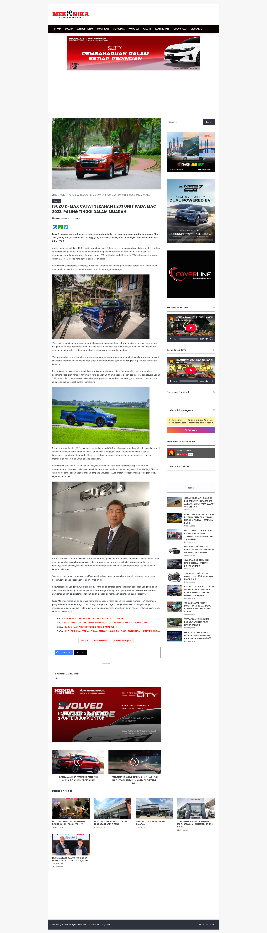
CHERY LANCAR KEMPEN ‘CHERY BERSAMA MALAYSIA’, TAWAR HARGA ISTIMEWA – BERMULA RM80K (199, 518)
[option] (106, 714)
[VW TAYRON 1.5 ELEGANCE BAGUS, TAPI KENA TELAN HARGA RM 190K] (174, 623)
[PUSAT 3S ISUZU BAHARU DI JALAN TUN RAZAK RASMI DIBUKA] (112, 808)
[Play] (170, 338)
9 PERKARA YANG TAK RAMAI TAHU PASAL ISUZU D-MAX (93, 618)
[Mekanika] (70, 14)
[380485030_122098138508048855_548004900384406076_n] (191, 298)
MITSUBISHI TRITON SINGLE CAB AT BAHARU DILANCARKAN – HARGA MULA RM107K (199, 549)
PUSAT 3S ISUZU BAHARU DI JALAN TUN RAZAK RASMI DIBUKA (110, 823)
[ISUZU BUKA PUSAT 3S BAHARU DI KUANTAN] (154, 808)
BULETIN (69, 29)
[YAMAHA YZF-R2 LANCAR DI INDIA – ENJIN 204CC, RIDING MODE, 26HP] (174, 577)
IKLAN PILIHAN (162, 29)
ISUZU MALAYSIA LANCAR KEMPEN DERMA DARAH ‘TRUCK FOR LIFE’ (68, 823)
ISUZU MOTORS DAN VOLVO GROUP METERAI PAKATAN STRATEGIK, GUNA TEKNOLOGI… (70, 861)
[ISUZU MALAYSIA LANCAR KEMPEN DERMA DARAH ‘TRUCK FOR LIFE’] (71, 808)
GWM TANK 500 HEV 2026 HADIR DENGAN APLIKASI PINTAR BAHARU (197, 563)
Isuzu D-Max (102, 640)
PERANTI (147, 29)
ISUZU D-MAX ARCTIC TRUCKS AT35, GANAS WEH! (90, 627)
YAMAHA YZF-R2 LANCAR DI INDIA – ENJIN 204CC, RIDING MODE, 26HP (198, 576)
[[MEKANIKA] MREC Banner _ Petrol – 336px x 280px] (191, 171)
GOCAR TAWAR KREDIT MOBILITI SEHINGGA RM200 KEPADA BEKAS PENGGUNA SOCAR (197, 607)
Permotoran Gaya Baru (100, 924)
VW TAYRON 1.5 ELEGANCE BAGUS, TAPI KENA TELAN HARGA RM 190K (196, 622)
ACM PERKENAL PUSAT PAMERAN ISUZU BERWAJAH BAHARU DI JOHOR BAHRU (195, 824)
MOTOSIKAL (119, 29)
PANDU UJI (133, 29)
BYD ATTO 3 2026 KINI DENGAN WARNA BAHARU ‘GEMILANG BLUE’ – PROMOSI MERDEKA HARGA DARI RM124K (199, 591)
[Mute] (206, 338)
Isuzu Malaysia (123, 640)
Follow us (192, 430)
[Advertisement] (133, 94)
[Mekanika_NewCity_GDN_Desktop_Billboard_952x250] (133, 53)
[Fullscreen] (211, 338)
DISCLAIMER (197, 29)
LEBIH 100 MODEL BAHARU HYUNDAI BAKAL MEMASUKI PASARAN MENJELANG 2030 (197, 635)
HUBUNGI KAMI (180, 29)
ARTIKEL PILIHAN (85, 29)
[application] (191, 328)
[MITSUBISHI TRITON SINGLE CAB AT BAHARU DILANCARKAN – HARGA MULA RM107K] (174, 550)
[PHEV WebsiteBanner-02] (191, 242)
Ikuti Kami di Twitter (178, 466)
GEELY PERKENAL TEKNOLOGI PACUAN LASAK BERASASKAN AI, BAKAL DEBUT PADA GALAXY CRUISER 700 (199, 502)
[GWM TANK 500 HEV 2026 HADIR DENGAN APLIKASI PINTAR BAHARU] (174, 564)
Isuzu (85, 640)
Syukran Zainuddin (61, 218)
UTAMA (57, 29)
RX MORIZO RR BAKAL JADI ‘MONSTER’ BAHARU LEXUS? (86, 716)
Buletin (64, 195)
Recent (190, 487)
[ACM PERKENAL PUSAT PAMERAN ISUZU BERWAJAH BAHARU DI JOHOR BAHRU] (196, 808)
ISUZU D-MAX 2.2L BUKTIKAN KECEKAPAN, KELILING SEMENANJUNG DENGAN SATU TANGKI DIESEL (198, 535)
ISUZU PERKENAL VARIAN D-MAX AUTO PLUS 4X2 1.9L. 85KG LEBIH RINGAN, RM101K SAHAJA (112, 631)
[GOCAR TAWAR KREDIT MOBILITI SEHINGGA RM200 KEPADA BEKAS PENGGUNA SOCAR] (174, 607)
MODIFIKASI (103, 29)
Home (57, 195)
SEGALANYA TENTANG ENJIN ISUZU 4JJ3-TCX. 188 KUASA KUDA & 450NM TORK (105, 622)
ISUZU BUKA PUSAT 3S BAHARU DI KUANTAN (152, 823)
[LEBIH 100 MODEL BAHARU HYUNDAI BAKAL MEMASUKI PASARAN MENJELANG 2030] (174, 636)
